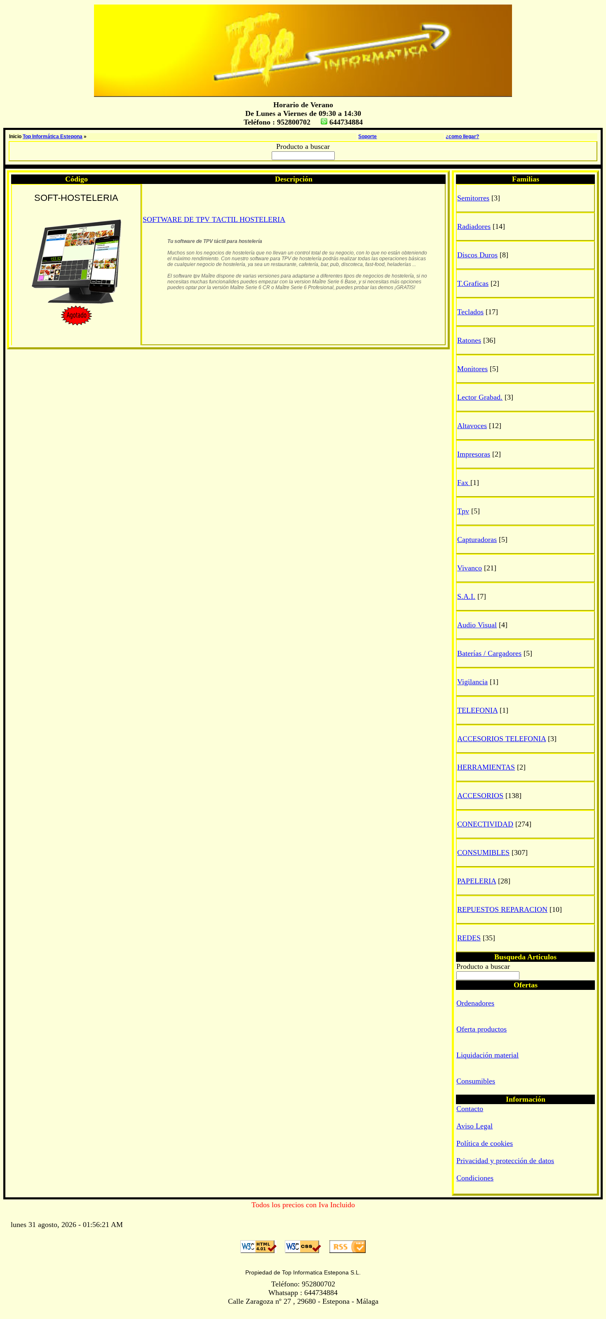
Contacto (469, 1109)
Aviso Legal (474, 1126)
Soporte (367, 136)
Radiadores (474, 226)
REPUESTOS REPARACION (502, 909)
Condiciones (474, 1178)
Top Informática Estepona (52, 136)
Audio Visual (477, 625)
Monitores (472, 369)
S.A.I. (466, 596)
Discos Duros (477, 255)
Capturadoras (477, 539)
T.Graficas (473, 283)
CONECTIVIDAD (485, 824)
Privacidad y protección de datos (505, 1160)
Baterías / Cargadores (489, 653)
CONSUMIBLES (483, 852)
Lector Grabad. (480, 397)
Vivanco (469, 568)
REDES (469, 938)
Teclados (470, 312)
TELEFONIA (477, 710)
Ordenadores (475, 1003)
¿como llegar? (462, 136)
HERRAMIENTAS (486, 767)
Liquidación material (487, 1055)
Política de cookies (484, 1143)
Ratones (469, 340)
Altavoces (472, 426)
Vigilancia (472, 682)
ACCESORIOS (480, 795)
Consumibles (475, 1081)
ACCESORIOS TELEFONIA (501, 739)
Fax (463, 482)
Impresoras (473, 454)
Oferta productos (481, 1029)
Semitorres (473, 198)
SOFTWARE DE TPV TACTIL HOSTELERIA (214, 219)
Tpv (463, 511)
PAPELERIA (476, 881)
